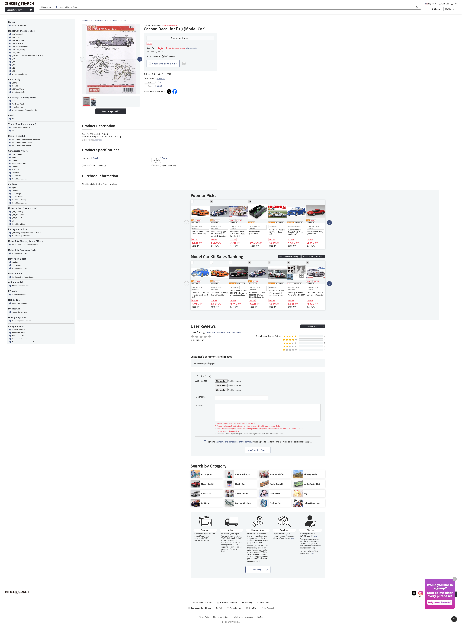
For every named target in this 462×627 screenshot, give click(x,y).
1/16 (13, 65)
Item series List (18, 335)
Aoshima (15, 160)
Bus (13, 130)
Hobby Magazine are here (21, 321)
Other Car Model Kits (20, 74)
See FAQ (257, 569)
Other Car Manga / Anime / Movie (24, 110)
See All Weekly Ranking (288, 256)
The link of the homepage (242, 617)
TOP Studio (16, 173)
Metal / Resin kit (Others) (21, 145)
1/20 (13, 58)
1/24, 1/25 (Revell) (18, 49)
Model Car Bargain (19, 25)
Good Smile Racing (19, 200)
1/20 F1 (14, 83)
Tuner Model (16, 176)
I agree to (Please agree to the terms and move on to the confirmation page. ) (259, 441)
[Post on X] (169, 91)
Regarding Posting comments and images (224, 332)
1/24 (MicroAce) (17, 43)
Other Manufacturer (19, 253)
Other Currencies (191, 48)
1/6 (13, 221)
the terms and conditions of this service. (234, 441)
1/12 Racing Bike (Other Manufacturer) (26, 233)
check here (225, 549)
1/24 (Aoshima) (17, 34)
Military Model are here (20, 286)
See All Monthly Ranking (313, 256)
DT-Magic (15, 169)
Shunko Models (17, 197)
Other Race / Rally (18, 92)
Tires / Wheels (17, 154)
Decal (159, 85)
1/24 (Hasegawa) (18, 40)
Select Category (14, 9)
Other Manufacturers (20, 179)
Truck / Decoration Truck (21, 127)
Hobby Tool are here (19, 303)
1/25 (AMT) (16, 52)
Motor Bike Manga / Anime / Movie (25, 244)
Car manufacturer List (20, 339)
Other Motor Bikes (19, 224)
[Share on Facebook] (174, 91)
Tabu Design (16, 193)
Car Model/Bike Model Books (23, 277)
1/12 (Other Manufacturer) (21, 218)
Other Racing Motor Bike (21, 236)
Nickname (200, 396)
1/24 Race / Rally (18, 89)
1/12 (13, 62)
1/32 (13, 68)
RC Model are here (19, 294)
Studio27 (15, 166)
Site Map (260, 617)
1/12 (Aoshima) (17, 211)
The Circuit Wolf (18, 104)
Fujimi (14, 157)
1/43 (13, 71)
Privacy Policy (204, 617)
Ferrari (165, 158)
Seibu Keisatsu (17, 107)
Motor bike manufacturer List (23, 342)
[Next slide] (139, 59)
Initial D (15, 101)
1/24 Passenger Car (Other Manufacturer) (27, 55)
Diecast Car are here (19, 312)
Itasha (14, 119)
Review (198, 405)
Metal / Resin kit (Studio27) (22, 142)
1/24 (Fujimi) (16, 37)
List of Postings (312, 326)
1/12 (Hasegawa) (18, 214)
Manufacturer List (18, 332)
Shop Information (220, 617)
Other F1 (15, 86)
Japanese (98, 140)
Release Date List (18, 329)
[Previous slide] (82, 59)
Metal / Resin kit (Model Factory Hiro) (26, 139)
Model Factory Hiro (19, 163)
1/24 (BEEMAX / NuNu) (20, 46)
